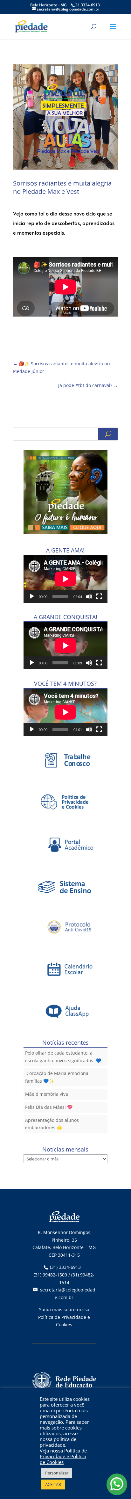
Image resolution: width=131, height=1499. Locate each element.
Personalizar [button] (56, 1473)
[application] (65, 579)
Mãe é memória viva (46, 1094)
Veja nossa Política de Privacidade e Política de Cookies (63, 1456)
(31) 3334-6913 (65, 1267)
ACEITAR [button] (53, 1484)
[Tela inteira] (99, 596)
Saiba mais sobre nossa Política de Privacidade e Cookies (64, 1317)
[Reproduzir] (32, 596)
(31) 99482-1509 (50, 1275)
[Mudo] (89, 596)
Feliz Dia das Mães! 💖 (48, 1107)
